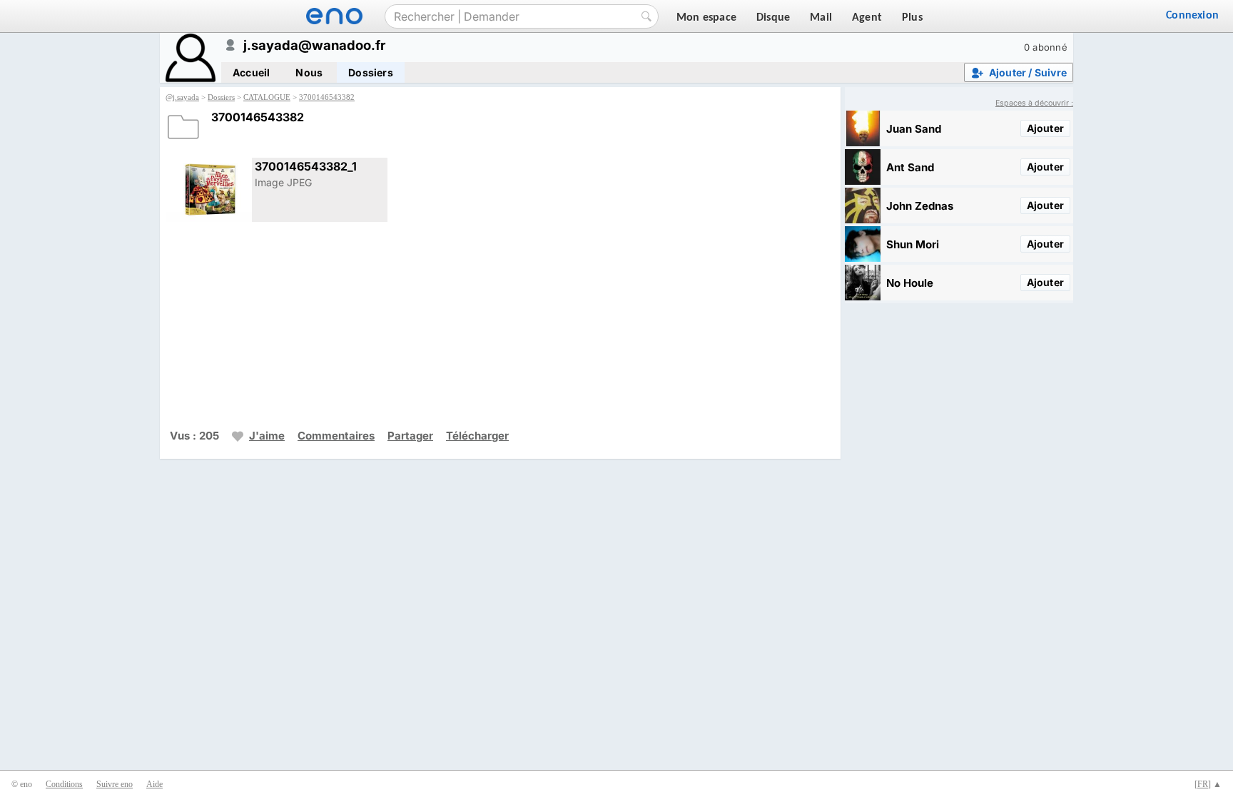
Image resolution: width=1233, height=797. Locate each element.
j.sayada (186, 97)
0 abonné (1045, 47)
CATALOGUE (266, 97)
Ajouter (1045, 128)
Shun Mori (912, 244)
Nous (309, 72)
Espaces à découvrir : (1034, 103)
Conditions (64, 784)
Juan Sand (913, 129)
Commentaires (336, 435)
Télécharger (477, 435)
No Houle (909, 283)
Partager (410, 435)
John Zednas (919, 206)
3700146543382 (327, 97)
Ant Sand (910, 167)
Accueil (251, 72)
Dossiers (370, 72)
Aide (154, 784)
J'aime (267, 435)
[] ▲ (1208, 784)
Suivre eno (114, 784)
